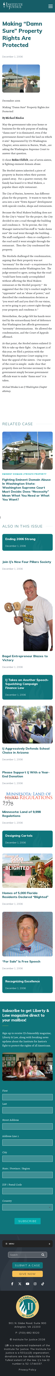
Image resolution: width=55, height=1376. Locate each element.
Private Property (35, 474)
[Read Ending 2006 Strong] (27, 542)
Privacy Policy (27, 1369)
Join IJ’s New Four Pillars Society (26, 562)
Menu (11, 1244)
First (5, 1090)
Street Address (10, 1120)
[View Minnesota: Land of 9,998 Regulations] (27, 799)
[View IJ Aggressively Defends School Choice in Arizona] (27, 725)
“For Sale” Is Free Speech (21, 961)
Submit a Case (27, 1265)
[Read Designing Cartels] (27, 839)
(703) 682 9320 (29, 1332)
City (4, 1152)
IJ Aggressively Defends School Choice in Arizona (26, 750)
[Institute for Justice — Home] (12, 6)
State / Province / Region (16, 1168)
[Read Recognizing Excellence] (27, 984)
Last (4, 1104)
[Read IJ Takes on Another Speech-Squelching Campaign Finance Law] (27, 687)
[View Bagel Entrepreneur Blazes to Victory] (27, 614)
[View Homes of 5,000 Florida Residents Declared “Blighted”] (27, 870)
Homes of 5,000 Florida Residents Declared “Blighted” (25, 895)
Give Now (27, 1274)
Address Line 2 (10, 1136)
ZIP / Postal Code (12, 1184)
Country (7, 1201)
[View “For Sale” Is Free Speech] (27, 934)
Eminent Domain (12, 474)
